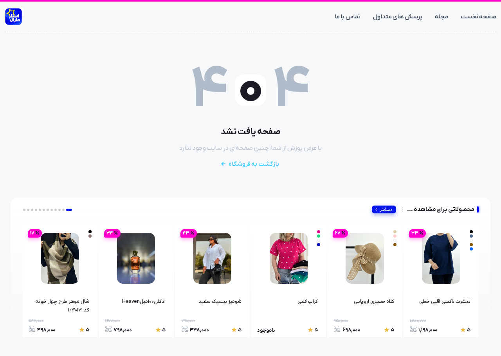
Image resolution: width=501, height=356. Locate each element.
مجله (441, 17)
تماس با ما (347, 17)
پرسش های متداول (397, 17)
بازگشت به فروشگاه (254, 164)
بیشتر (386, 209)
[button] (69, 210)
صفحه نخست (479, 17)
